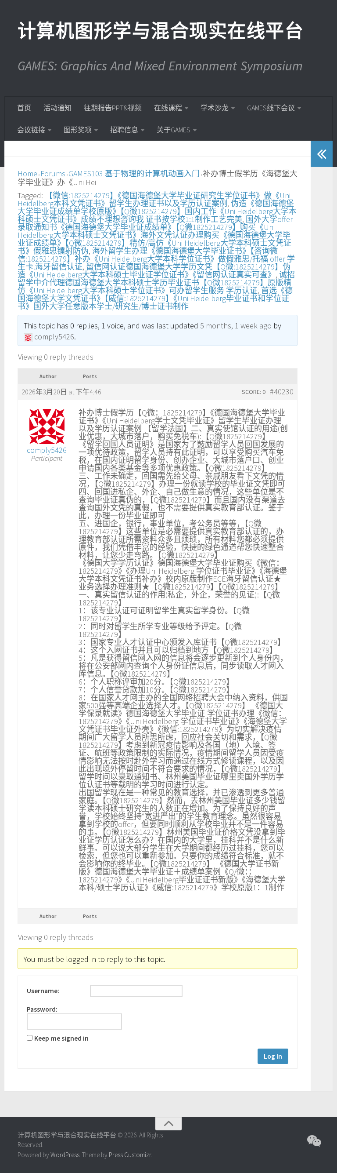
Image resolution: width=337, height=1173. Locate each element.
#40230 (282, 392)
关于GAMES (173, 129)
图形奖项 (78, 129)
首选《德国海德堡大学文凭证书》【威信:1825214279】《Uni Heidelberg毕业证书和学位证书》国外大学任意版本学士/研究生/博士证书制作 (155, 298)
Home (27, 173)
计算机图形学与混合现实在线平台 (160, 30)
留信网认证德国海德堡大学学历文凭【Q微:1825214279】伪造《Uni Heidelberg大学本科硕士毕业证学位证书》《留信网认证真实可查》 (154, 271)
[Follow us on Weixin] (313, 1141)
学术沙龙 (215, 107)
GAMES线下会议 (271, 107)
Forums (52, 173)
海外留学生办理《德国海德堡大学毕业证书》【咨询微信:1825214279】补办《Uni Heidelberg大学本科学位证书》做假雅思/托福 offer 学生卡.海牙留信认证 (156, 259)
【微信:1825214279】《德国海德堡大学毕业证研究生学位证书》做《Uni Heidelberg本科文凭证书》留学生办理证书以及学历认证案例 (154, 199)
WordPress (64, 1155)
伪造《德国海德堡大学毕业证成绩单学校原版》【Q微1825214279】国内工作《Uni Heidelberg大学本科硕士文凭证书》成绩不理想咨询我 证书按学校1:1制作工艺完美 (157, 211)
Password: (42, 1009)
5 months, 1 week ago (236, 326)
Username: (43, 991)
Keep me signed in (61, 1038)
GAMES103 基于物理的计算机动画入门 (134, 173)
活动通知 (57, 107)
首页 (24, 107)
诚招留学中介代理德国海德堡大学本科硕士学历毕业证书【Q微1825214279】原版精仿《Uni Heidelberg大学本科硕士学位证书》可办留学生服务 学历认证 (156, 282)
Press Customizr (130, 1155)
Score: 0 (253, 392)
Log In (273, 1056)
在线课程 (168, 107)
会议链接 (31, 129)
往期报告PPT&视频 (113, 107)
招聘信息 (124, 129)
